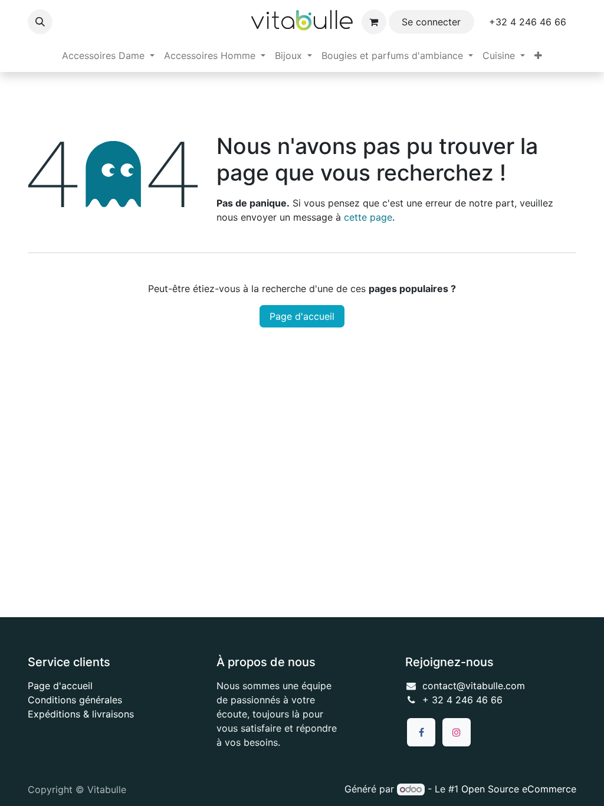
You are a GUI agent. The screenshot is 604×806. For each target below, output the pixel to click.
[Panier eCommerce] (374, 21)
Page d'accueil (302, 316)
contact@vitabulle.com (473, 686)
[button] (40, 21)
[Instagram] (456, 732)
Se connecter (431, 22)
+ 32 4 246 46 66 (462, 700)
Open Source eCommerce (518, 789)
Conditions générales (75, 700)
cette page (368, 217)
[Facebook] (421, 732)
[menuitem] (108, 55)
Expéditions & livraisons (81, 714)
